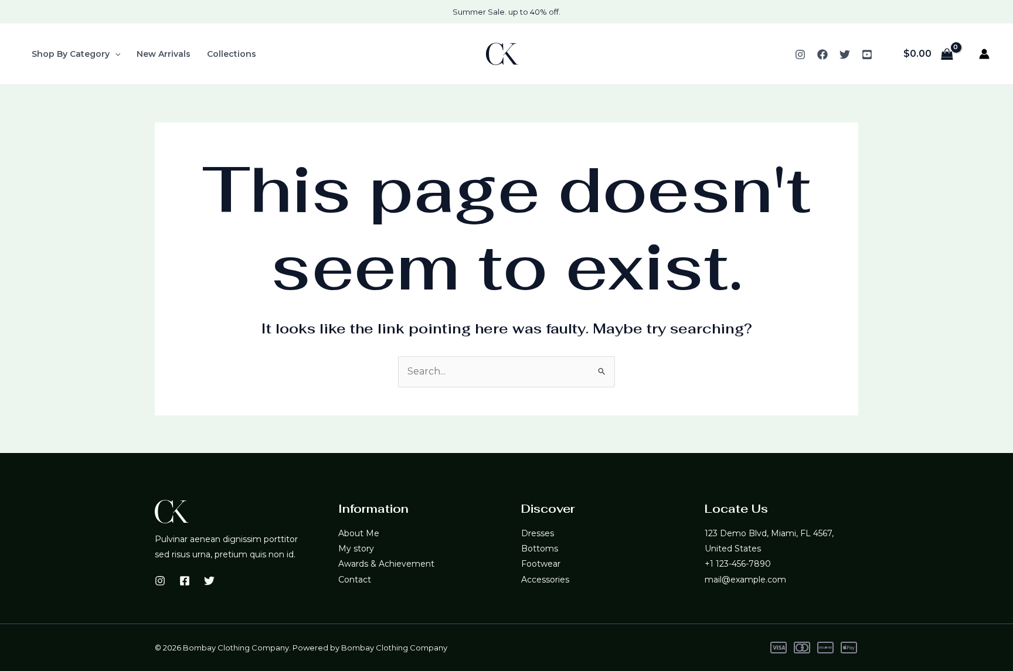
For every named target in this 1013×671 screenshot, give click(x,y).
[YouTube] (867, 54)
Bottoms (539, 548)
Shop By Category (71, 54)
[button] (115, 53)
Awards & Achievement (386, 563)
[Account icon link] (984, 54)
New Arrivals (164, 54)
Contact (354, 579)
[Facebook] (822, 54)
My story (356, 548)
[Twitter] (844, 54)
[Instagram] (800, 54)
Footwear (540, 563)
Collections (231, 54)
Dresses (537, 533)
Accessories (545, 579)
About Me (358, 533)
